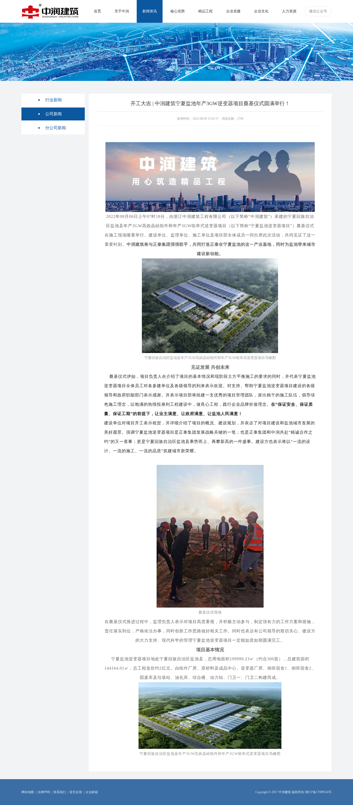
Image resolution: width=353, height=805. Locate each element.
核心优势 (177, 11)
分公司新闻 (55, 128)
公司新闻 (53, 114)
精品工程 (205, 11)
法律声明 (43, 792)
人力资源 (289, 11)
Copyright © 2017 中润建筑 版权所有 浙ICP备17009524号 (293, 792)
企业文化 (261, 11)
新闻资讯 (149, 11)
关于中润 (121, 11)
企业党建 (233, 11)
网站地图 (27, 792)
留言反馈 (76, 792)
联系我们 (59, 792)
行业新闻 (53, 100)
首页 (97, 11)
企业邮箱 (92, 792)
